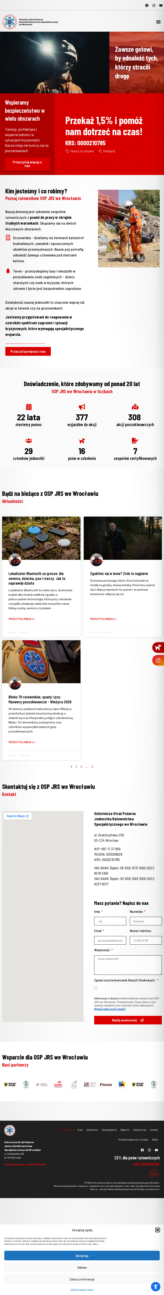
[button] (157, 1230)
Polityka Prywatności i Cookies (82, 1289)
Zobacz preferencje (82, 1279)
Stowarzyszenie (109, 1129)
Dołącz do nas (139, 1129)
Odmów (82, 1267)
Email (98, 931)
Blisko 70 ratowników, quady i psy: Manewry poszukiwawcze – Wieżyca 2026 (40, 699)
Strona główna (67, 1129)
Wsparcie (125, 1129)
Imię (97, 911)
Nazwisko (137, 911)
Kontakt (154, 1129)
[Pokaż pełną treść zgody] (110, 1009)
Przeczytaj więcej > (22, 619)
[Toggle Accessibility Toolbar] (156, 1287)
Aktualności (92, 1129)
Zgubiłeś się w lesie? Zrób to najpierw (119, 573)
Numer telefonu (140, 931)
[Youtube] (161, 5)
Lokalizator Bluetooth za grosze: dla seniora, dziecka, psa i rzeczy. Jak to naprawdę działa (37, 578)
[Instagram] (154, 5)
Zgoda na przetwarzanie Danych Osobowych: (125, 980)
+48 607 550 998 (35, 1164)
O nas (80, 1129)
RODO (155, 1139)
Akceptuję (82, 1256)
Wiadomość (102, 950)
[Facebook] (147, 5)
